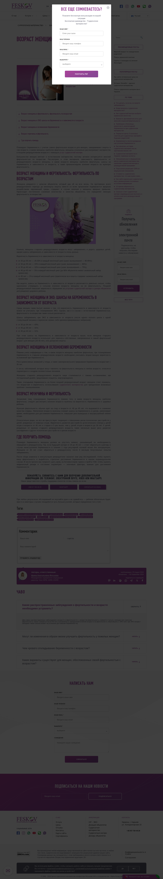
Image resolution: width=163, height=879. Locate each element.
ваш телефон (65, 39)
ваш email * (64, 49)
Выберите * (64, 59)
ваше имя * (64, 29)
